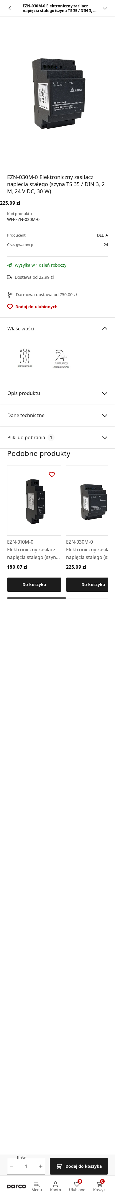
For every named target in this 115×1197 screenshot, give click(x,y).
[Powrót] (10, 8)
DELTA (102, 235)
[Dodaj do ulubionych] (52, 475)
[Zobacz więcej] (105, 8)
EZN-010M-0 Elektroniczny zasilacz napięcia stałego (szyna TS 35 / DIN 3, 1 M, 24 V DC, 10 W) (33, 550)
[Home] (16, 1186)
